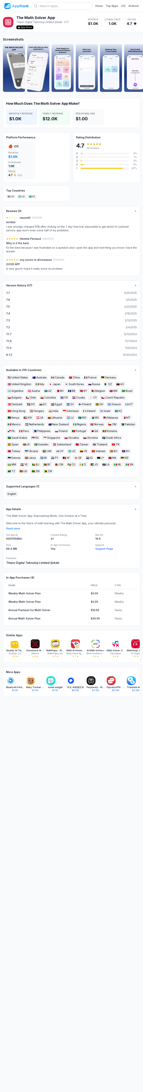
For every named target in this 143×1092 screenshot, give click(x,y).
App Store (26, 27)
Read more (13, 528)
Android (133, 5)
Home (99, 5)
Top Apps (112, 5)
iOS (123, 5)
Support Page (104, 548)
